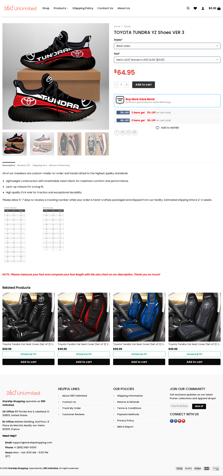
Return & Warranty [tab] (59, 165)
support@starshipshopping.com (32, 442)
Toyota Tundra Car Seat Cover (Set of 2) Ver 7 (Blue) (139, 344)
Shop (45, 8)
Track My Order (71, 408)
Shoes (127, 26)
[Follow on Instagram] (175, 421)
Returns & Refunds (128, 402)
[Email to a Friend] (128, 132)
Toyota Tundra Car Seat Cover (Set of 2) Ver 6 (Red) (84, 344)
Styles (118, 39)
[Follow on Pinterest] (179, 421)
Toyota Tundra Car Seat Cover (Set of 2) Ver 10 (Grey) (28, 344)
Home (117, 26)
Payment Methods (128, 414)
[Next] (103, 76)
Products (60, 8)
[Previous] (9, 76)
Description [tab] (8, 165)
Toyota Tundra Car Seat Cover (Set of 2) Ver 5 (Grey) (194, 344)
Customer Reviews (73, 414)
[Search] (188, 8)
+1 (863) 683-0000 (25, 447)
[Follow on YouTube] (183, 421)
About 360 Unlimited (74, 395)
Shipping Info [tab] (40, 165)
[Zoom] (7, 126)
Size (117, 53)
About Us (123, 8)
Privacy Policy (125, 420)
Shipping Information (130, 395)
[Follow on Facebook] (172, 421)
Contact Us (105, 8)
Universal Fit (28, 354)
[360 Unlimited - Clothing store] (20, 8)
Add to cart (143, 84)
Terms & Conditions (129, 408)
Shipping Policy (82, 8)
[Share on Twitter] (123, 132)
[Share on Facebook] (117, 132)
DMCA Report (125, 426)
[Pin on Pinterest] (134, 132)
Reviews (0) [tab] (23, 165)
